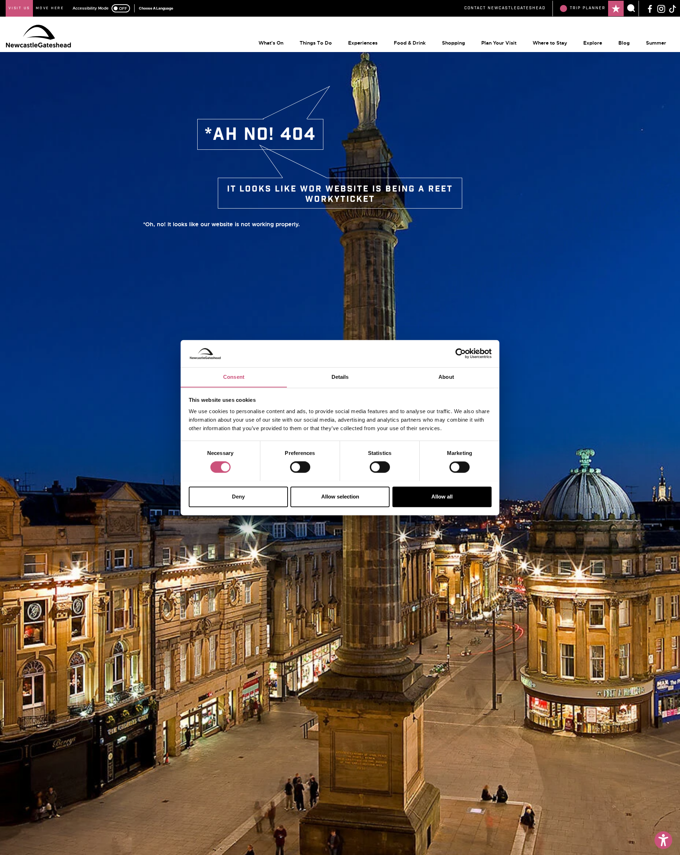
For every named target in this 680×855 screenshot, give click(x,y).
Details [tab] (340, 377)
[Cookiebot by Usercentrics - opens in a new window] (461, 353)
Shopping (453, 43)
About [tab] (446, 377)
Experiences (363, 43)
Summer (656, 43)
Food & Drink (410, 43)
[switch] (300, 467)
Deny (238, 497)
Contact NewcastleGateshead (504, 8)
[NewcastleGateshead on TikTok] (672, 8)
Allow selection (340, 497)
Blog (624, 43)
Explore (592, 43)
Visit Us (19, 8)
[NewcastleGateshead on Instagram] (661, 8)
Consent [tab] (233, 377)
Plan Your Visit (498, 43)
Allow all (442, 497)
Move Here (50, 8)
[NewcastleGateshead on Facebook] (650, 8)
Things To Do (316, 43)
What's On (271, 43)
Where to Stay (550, 43)
